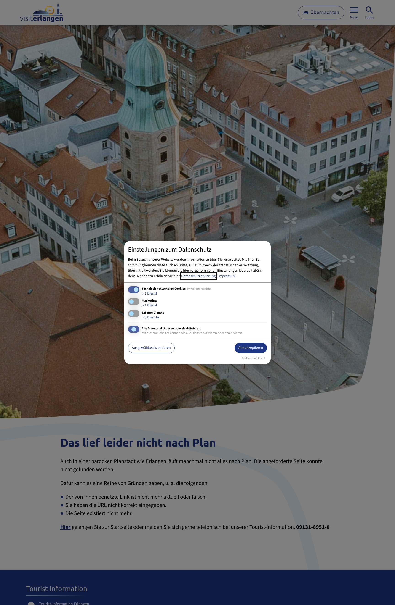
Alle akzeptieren (250, 347)
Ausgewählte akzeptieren (151, 347)
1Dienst (149, 293)
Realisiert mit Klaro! (253, 358)
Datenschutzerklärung (198, 276)
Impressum (227, 276)
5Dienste (150, 317)
